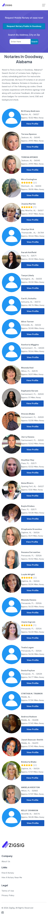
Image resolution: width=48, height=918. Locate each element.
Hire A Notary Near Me (12, 877)
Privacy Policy (8, 895)
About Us (6, 861)
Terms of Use (8, 891)
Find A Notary (8, 873)
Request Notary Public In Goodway (24, 26)
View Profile (32, 124)
